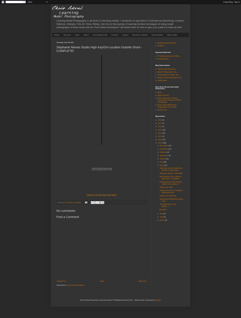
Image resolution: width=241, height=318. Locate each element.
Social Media (157, 35)
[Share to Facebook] (100, 202)
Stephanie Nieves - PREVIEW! (171, 173)
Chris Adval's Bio (100, 35)
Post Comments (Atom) (75, 285)
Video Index (172, 35)
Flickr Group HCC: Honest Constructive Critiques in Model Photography (169, 100)
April (162, 217)
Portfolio (160, 46)
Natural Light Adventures (166, 43)
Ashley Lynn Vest (166, 187)
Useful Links (162, 110)
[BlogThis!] (94, 202)
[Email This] (92, 202)
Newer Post (61, 281)
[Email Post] (86, 202)
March (162, 220)
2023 (160, 120)
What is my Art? (163, 95)
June (162, 165)
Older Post (142, 281)
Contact (114, 35)
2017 (160, 123)
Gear (77, 35)
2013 (160, 136)
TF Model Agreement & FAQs (168, 56)
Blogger (158, 300)
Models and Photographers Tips (169, 78)
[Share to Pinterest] (102, 202)
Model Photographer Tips (167, 72)
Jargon (125, 35)
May (161, 214)
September (164, 156)
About (86, 35)
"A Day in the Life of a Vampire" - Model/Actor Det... (172, 191)
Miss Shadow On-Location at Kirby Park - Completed (170, 178)
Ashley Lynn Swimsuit (168, 196)
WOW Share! (162, 80)
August (163, 159)
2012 (160, 140)
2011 (160, 143)
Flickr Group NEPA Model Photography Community (167, 106)
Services (67, 35)
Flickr (159, 92)
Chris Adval (69, 202)
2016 (160, 127)
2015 (160, 130)
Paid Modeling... (163, 59)
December (164, 146)
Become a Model (139, 35)
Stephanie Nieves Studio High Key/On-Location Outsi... (171, 169)
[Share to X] (97, 202)
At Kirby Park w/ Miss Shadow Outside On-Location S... (171, 183)
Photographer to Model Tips (168, 75)
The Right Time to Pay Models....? (168, 205)
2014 (160, 133)
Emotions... (164, 210)
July (161, 162)
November (164, 149)
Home (56, 35)
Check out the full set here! (102, 195)
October (163, 152)
